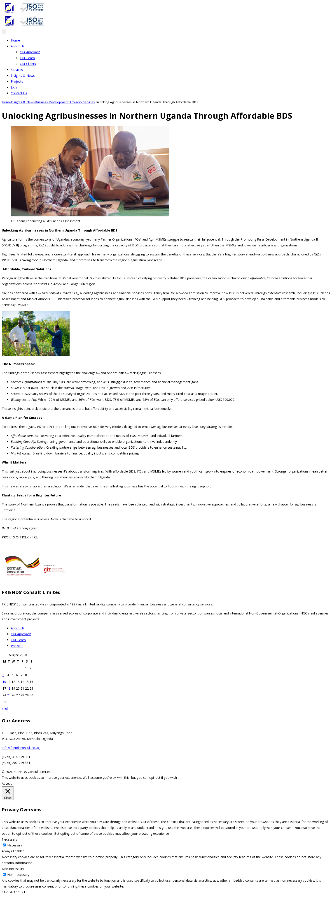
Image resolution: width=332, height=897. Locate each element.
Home (15, 40)
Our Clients (28, 64)
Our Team (27, 58)
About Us (17, 46)
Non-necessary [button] (13, 869)
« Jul (5, 708)
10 (4, 681)
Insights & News (23, 75)
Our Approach (30, 52)
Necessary (15, 845)
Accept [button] (7, 783)
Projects (17, 81)
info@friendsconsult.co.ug (21, 748)
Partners (17, 646)
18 (9, 688)
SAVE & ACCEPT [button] (14, 892)
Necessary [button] (9, 839)
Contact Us (19, 93)
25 (9, 695)
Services (17, 69)
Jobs (14, 87)
